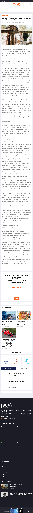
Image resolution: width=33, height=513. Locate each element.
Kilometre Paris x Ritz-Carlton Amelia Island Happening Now (23, 323)
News (3, 468)
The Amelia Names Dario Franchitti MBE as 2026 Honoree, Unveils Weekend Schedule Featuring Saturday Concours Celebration (8, 343)
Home (3, 465)
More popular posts (16, 352)
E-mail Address (16, 287)
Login (27, 511)
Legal (24, 511)
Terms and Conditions (17, 511)
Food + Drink (4, 470)
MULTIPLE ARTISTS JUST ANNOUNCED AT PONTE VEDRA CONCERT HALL (19, 380)
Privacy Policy (7, 511)
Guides (3, 476)
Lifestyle (4, 466)
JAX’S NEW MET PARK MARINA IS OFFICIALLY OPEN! (8, 323)
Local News (4, 15)
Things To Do (4, 472)
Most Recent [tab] (24, 368)
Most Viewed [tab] (8, 368)
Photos (3, 474)
